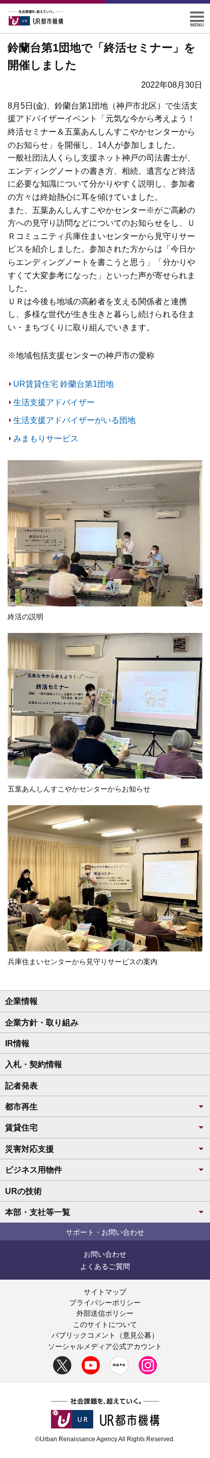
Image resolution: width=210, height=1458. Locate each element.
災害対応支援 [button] (29, 1149)
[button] (197, 15)
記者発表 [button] (21, 1085)
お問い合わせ (105, 1254)
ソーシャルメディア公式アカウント (105, 1346)
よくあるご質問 (105, 1266)
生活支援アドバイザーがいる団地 (74, 420)
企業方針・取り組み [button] (41, 1022)
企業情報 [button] (21, 1001)
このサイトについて (105, 1324)
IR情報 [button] (17, 1043)
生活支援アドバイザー (54, 402)
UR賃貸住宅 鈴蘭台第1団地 (63, 384)
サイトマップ (105, 1292)
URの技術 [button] (23, 1191)
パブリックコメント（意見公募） (105, 1335)
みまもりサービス (45, 438)
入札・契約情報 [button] (33, 1064)
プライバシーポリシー (105, 1302)
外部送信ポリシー (105, 1313)
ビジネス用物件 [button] (33, 1169)
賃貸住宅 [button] (21, 1127)
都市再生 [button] (21, 1106)
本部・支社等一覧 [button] (37, 1212)
